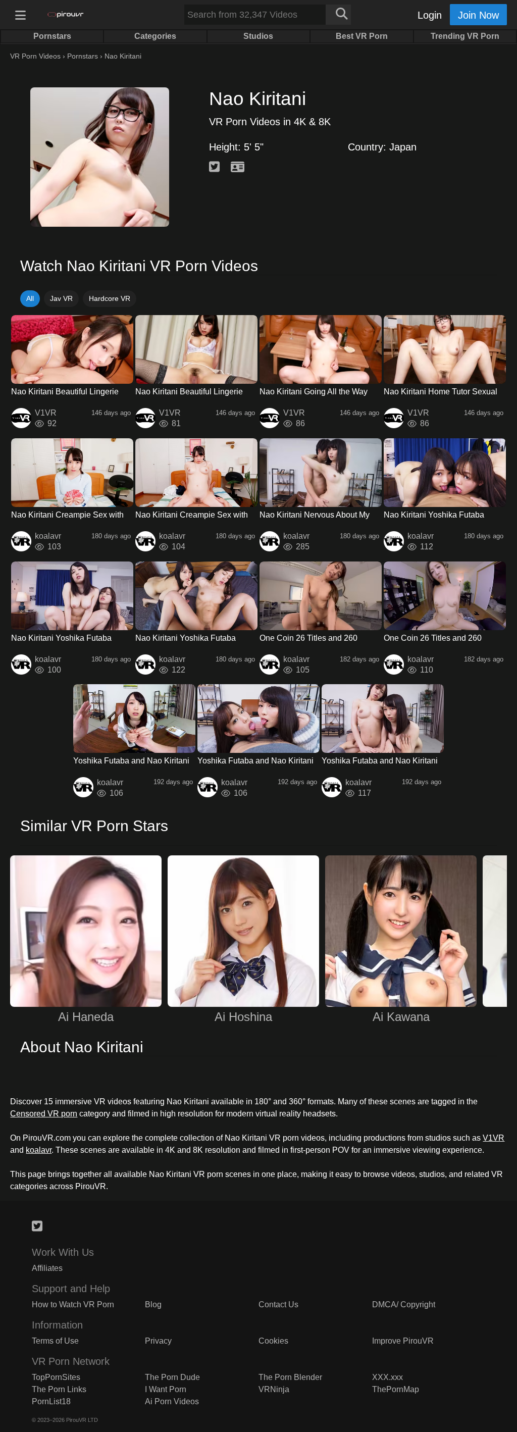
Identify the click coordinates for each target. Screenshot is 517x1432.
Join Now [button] (478, 15)
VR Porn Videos (35, 56)
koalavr (38, 1150)
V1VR (493, 1138)
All (30, 298)
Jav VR (61, 298)
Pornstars (82, 56)
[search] (338, 15)
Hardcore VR (109, 298)
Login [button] (430, 15)
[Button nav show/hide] (20, 15)
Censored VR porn (43, 1113)
